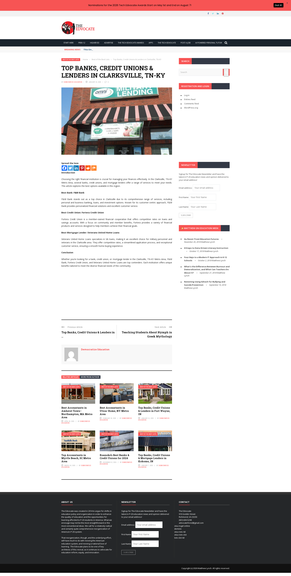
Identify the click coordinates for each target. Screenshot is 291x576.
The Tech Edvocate (167, 42)
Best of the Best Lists (71, 60)
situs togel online (182, 526)
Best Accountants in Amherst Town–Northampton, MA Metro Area (76, 412)
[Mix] (94, 168)
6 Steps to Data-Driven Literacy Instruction (206, 248)
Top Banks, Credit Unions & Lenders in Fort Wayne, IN (154, 411)
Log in (186, 95)
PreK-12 (81, 42)
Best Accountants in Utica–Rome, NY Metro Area (114, 411)
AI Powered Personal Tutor (208, 42)
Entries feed (189, 99)
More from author (90, 377)
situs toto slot (180, 534)
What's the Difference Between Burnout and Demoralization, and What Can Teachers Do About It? (207, 269)
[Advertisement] (116, 292)
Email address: (186, 187)
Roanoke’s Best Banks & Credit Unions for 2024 (114, 456)
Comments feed (191, 103)
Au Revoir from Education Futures (201, 239)
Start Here (69, 42)
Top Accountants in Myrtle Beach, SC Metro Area (76, 458)
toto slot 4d (179, 537)
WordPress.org (191, 107)
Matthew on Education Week (201, 228)
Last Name (184, 206)
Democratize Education (73, 82)
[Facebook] (64, 168)
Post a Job (186, 42)
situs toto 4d (180, 531)
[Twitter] (70, 168)
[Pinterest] (82, 168)
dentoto (178, 528)
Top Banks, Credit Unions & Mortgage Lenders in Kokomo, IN (154, 458)
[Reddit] (88, 168)
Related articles (71, 377)
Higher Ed (94, 42)
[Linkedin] (76, 168)
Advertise (108, 42)
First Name (184, 197)
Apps (151, 42)
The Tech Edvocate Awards (131, 42)
